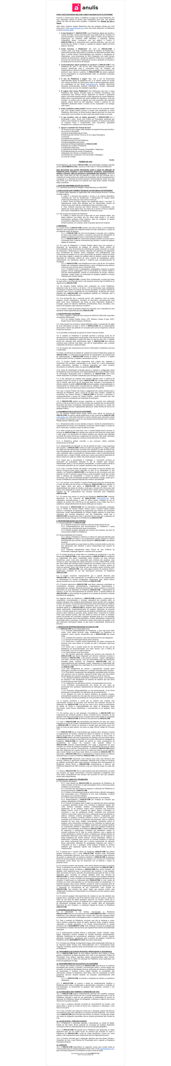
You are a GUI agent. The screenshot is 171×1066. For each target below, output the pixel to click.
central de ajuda (67, 30)
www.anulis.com (92, 84)
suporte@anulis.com (76, 28)
